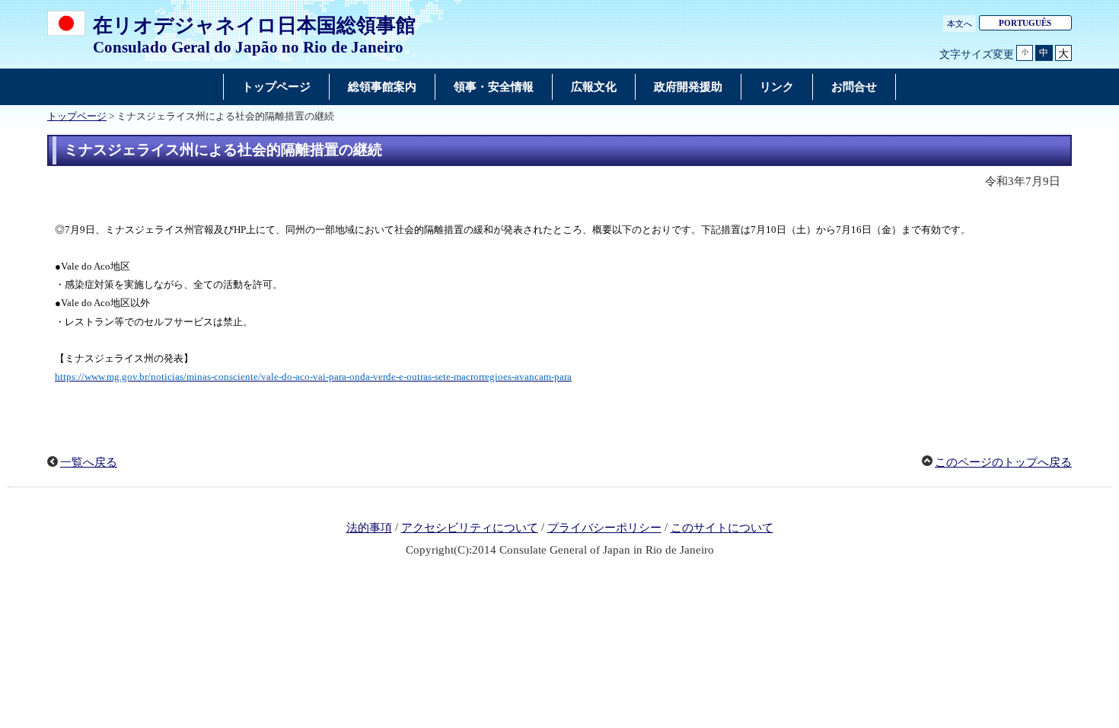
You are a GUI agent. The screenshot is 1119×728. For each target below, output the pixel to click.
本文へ (959, 23)
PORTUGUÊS (1025, 22)
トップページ (77, 116)
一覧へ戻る (88, 462)
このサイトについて (722, 528)
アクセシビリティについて (469, 528)
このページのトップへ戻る (1003, 462)
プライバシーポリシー (604, 528)
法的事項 (369, 528)
